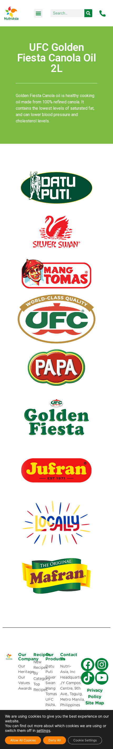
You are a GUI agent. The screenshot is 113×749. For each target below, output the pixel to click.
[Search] (88, 13)
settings (43, 730)
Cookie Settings (85, 740)
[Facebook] (87, 664)
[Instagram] (101, 664)
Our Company (28, 657)
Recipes (41, 655)
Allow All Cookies (23, 740)
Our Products (55, 657)
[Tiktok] (87, 677)
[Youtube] (101, 677)
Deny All (54, 740)
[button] (38, 13)
